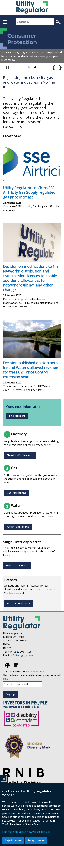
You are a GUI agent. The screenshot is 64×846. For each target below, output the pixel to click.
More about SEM (18, 566)
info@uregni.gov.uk (21, 655)
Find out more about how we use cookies (26, 831)
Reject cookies (13, 840)
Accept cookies (35, 840)
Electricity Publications (20, 455)
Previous (53, 67)
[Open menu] (5, 22)
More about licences (18, 603)
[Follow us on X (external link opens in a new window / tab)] (7, 665)
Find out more (17, 415)
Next (60, 67)
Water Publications (18, 526)
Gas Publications (16, 493)
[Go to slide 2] (35, 67)
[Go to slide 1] (28, 67)
